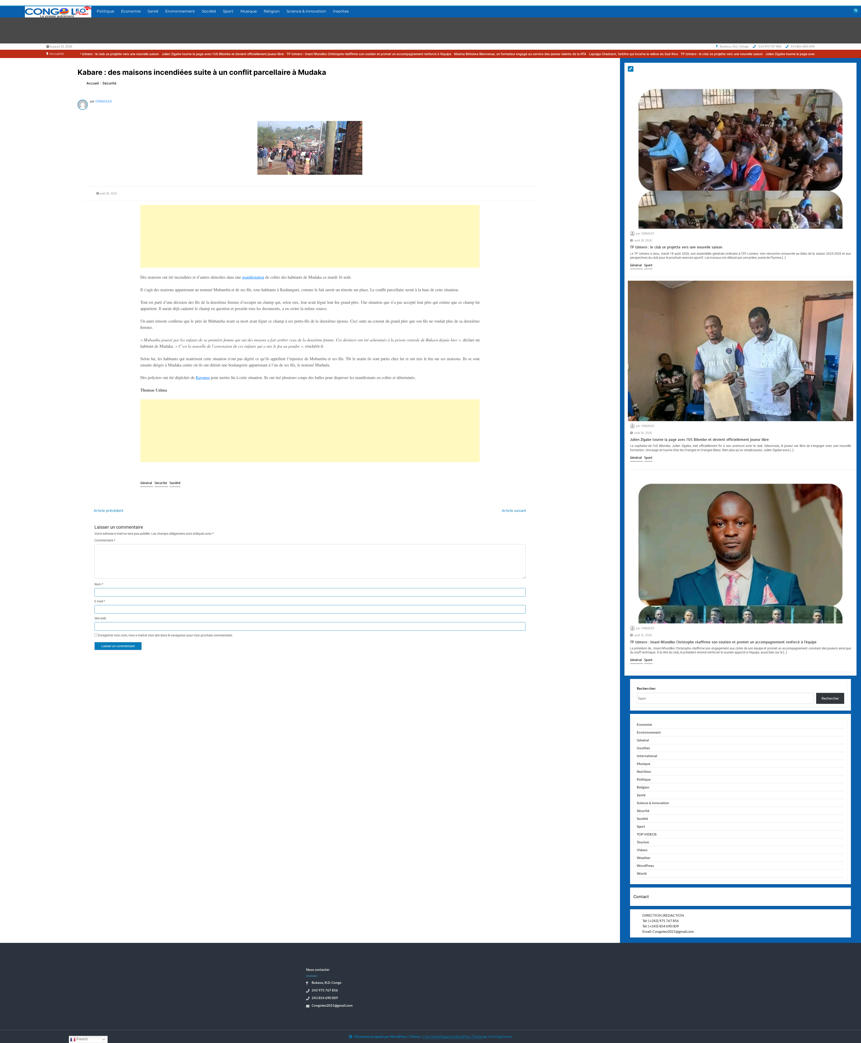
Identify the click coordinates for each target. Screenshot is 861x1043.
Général (146, 483)
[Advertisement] (274, 236)
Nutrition (644, 771)
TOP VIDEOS (647, 834)
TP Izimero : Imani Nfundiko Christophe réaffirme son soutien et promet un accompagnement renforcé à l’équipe (251, 54)
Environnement (180, 11)
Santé (153, 11)
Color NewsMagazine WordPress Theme (452, 1036)
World (642, 873)
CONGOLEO (103, 101)
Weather (643, 858)
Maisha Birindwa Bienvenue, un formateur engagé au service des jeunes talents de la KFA (403, 54)
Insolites (341, 11)
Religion (272, 11)
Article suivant (514, 510)
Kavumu (203, 377)
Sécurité (161, 483)
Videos (642, 850)
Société (209, 11)
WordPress (645, 866)
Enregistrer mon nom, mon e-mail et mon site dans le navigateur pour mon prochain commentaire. (165, 635)
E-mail (99, 601)
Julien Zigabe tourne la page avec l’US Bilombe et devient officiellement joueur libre (105, 54)
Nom (98, 584)
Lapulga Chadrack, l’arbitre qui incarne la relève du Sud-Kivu (516, 54)
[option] (105, 54)
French (82, 1039)
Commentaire (104, 540)
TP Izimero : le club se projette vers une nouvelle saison (604, 54)
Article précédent (108, 510)
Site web (100, 618)
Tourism (643, 842)
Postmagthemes (500, 1036)
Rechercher (646, 688)
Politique (105, 11)
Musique (248, 11)
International (647, 756)
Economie (131, 11)
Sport (228, 11)
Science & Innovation (306, 11)
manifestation (253, 277)
